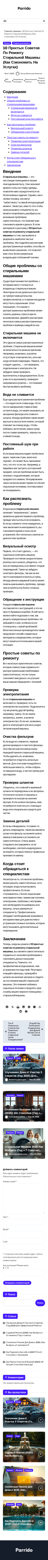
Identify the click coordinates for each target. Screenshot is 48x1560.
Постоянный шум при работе (27, 118)
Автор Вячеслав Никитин (31, 73)
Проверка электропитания (25, 141)
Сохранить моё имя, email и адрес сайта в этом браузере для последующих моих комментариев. (23, 1257)
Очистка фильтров (21, 144)
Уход (18, 1058)
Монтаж (19, 1470)
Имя (5, 1217)
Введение (12, 96)
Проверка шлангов (21, 148)
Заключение (14, 165)
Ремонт (7, 43)
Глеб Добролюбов (17, 1117)
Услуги (9, 1436)
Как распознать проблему (21, 124)
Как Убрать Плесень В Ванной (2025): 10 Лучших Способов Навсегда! (24, 1363)
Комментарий (10, 1181)
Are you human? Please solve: (16, 1265)
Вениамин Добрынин (18, 1154)
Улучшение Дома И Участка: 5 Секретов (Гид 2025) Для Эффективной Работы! (23, 1075)
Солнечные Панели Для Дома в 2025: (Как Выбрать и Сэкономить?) (25, 1343)
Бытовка (10, 1095)
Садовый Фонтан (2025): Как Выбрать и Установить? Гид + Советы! (24, 1334)
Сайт (5, 1241)
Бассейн (10, 1504)
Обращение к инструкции (25, 131)
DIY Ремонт (8, 80)
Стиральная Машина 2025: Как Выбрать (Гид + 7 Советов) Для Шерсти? (24, 1150)
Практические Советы (31, 80)
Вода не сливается (21, 115)
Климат (10, 1470)
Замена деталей (20, 152)
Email (6, 1229)
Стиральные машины (21, 43)
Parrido (24, 8)
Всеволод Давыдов (17, 1079)
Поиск (11, 1294)
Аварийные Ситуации (18, 80)
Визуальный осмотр (22, 128)
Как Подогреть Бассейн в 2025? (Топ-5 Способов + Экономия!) (24, 1353)
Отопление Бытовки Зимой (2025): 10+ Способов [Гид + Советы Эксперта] (22, 1113)
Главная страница (12, 31)
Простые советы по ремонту (22, 137)
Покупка (10, 1133)
